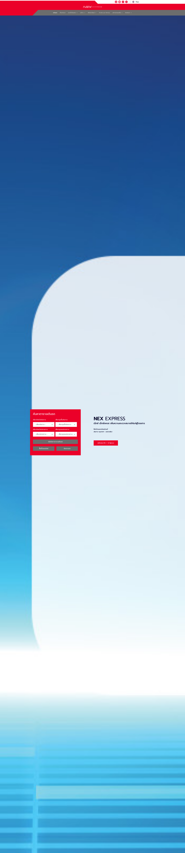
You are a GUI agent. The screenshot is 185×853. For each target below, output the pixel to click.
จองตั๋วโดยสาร (72, 13)
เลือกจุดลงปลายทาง (62, 429)
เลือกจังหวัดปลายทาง (40, 429)
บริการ (82, 13)
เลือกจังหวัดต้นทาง (39, 420)
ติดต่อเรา (128, 13)
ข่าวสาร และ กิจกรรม (104, 13)
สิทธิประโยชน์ (91, 13)
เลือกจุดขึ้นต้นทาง (61, 420)
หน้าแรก (55, 13)
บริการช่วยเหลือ (116, 13)
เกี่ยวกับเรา (63, 13)
